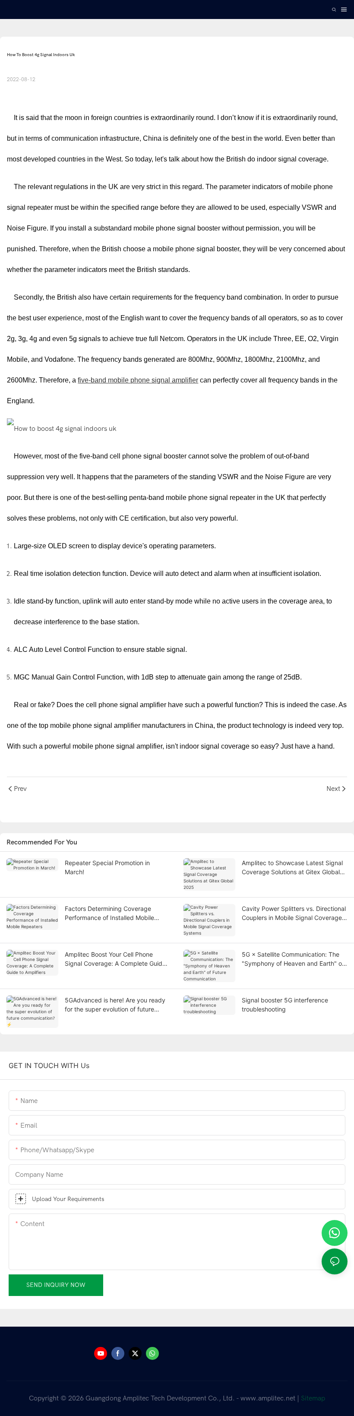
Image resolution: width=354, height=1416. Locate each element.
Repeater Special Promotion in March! (107, 867)
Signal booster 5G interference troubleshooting (285, 1004)
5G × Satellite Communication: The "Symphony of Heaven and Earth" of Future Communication (293, 959)
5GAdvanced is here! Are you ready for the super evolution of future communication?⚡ (115, 1005)
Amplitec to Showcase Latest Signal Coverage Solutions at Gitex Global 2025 (292, 867)
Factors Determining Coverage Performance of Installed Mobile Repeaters (109, 913)
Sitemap (313, 1398)
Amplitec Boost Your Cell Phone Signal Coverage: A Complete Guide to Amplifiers (115, 959)
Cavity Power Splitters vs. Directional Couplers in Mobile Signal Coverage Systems (294, 913)
